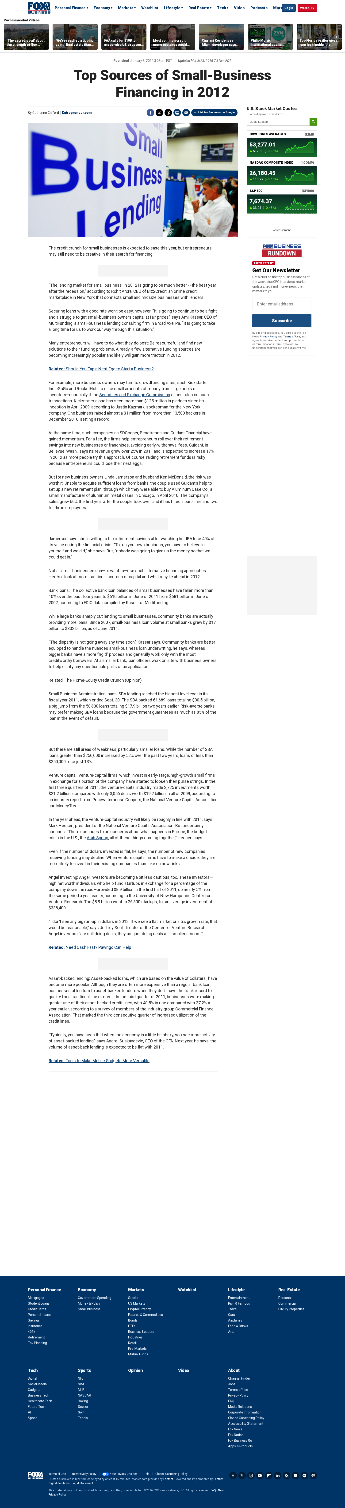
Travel (232, 1309)
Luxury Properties (291, 1309)
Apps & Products (240, 1446)
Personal (284, 1298)
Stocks (133, 1298)
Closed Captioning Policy (246, 1418)
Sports (84, 1370)
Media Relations (240, 1407)
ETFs (131, 1326)
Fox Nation (236, 1435)
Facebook (150, 112)
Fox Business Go (240, 1440)
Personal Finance (70, 8)
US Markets (136, 1303)
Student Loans (39, 1303)
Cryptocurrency (139, 1309)
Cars (231, 1315)
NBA (81, 1384)
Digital (32, 1378)
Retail (132, 1343)
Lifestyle (172, 8)
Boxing (83, 1401)
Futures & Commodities (145, 1315)
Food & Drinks (238, 1326)
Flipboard (268, 1475)
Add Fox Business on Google (216, 112)
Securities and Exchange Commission (134, 394)
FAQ (231, 1401)
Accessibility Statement (245, 1423)
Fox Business (39, 8)
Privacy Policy (268, 336)
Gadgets (34, 1390)
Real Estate (198, 8)
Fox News (235, 1429)
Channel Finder (239, 1378)
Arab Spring (97, 837)
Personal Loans (39, 1315)
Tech (221, 8)
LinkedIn (277, 1475)
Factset (168, 1479)
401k (31, 1332)
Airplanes (235, 1320)
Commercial (287, 1303)
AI (29, 1412)
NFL (80, 1378)
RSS (286, 1475)
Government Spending (94, 1298)
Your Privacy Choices (124, 1474)
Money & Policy (89, 1303)
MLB (81, 1390)
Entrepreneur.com (77, 113)
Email (186, 112)
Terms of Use (291, 336)
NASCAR (84, 1395)
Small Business (89, 1309)
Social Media (37, 1384)
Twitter (159, 112)
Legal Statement (82, 1483)
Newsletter (295, 1475)
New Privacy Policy (84, 1474)
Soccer (83, 1407)
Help (146, 1474)
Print (177, 112)
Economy (102, 8)
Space (32, 1418)
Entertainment (239, 1298)
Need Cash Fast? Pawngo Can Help (90, 947)
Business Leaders (141, 1332)
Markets (125, 8)
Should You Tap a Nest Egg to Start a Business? (101, 368)
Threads (168, 112)
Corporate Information (244, 1412)
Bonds (133, 1320)
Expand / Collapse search (277, 8)
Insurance (35, 1326)
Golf (81, 1412)
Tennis (83, 1418)
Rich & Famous (239, 1303)
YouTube (260, 1475)
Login (288, 8)
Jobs (231, 1384)
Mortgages (36, 1298)
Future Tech (37, 1407)
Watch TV (307, 8)
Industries (135, 1337)
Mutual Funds (138, 1354)
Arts (231, 1332)
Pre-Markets (137, 1348)
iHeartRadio (313, 1475)
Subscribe (282, 320)
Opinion (135, 1370)
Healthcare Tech (40, 1401)
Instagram (251, 1475)
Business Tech (38, 1395)
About (234, 1370)
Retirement (36, 1337)
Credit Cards (37, 1309)
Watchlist (149, 8)
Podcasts (259, 8)
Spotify (304, 1475)
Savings (34, 1320)
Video (239, 8)
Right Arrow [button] (336, 37)
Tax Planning (37, 1343)
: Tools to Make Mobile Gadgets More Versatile (99, 1060)
